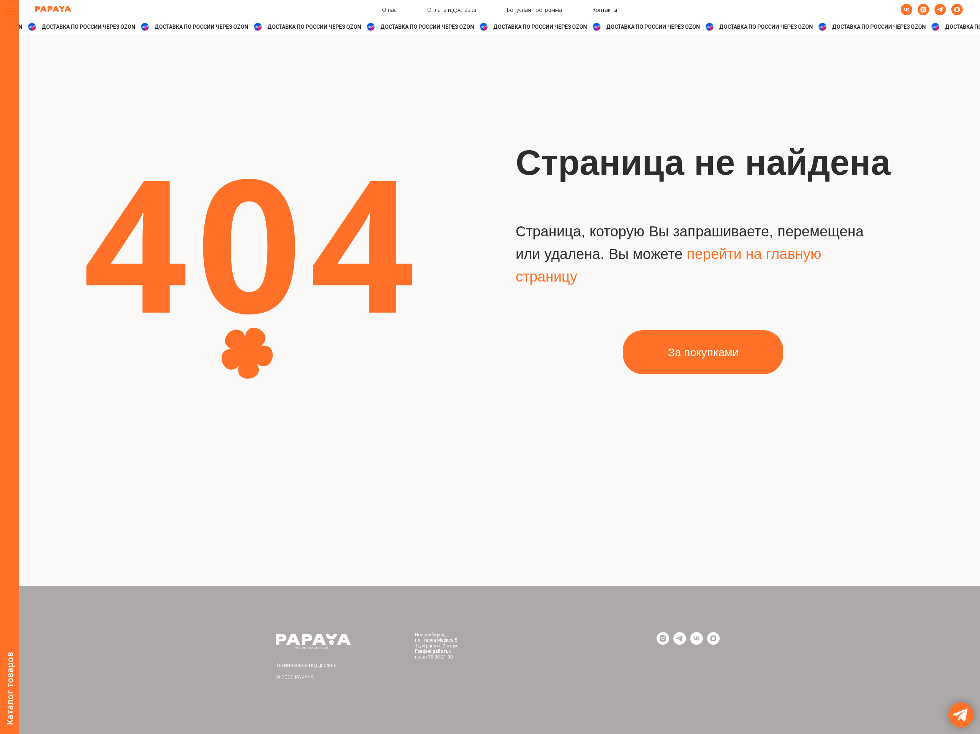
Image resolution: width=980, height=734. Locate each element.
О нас (389, 9)
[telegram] (940, 9)
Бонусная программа (534, 9)
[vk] (906, 9)
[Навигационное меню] (9, 11)
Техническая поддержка (306, 665)
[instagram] (923, 9)
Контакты (605, 9)
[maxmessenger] (957, 9)
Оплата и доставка (451, 9)
